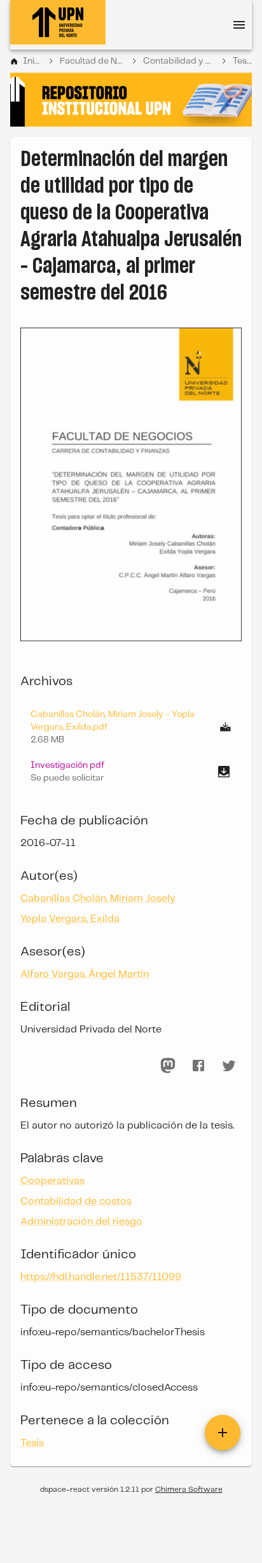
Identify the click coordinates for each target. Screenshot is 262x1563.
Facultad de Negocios (92, 61)
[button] (131, 772)
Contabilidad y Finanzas (179, 61)
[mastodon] (168, 1065)
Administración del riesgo (81, 1221)
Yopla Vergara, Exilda (70, 919)
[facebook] (198, 1065)
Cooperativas (52, 1181)
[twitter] (229, 1065)
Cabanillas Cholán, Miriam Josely (98, 898)
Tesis (242, 61)
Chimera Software (189, 1489)
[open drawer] (239, 25)
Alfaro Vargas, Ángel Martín (84, 974)
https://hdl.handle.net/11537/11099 (100, 1277)
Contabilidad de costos (76, 1201)
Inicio (32, 61)
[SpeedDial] (222, 1432)
